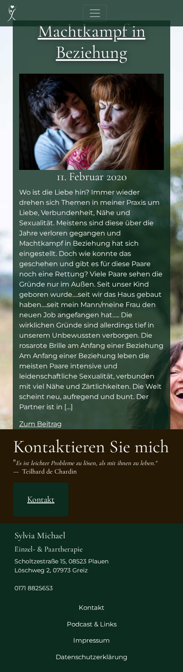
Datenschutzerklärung (91, 657)
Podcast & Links (92, 624)
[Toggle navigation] (95, 13)
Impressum (91, 640)
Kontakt (40, 499)
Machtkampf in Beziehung (92, 41)
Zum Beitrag (40, 424)
